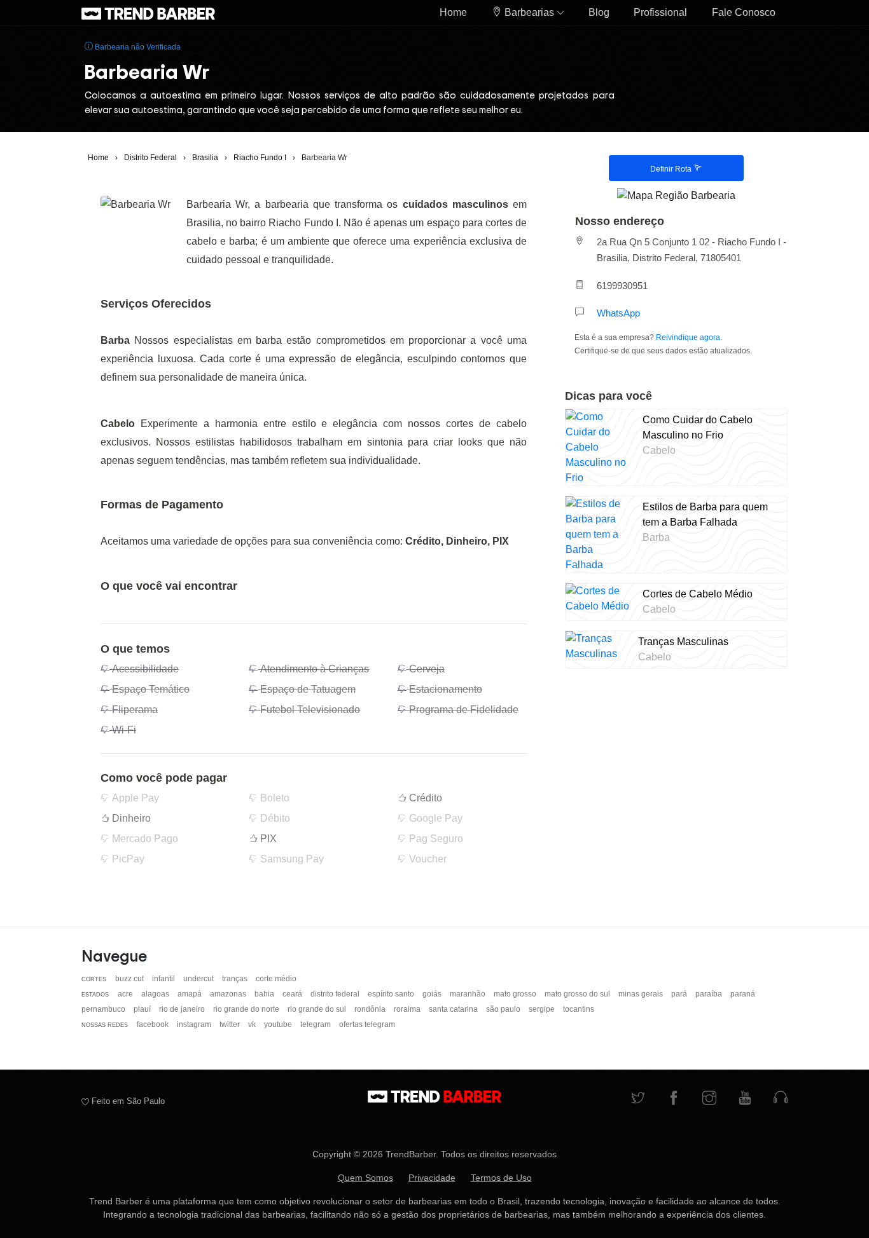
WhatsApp (618, 313)
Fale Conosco (743, 12)
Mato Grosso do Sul (578, 994)
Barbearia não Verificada (137, 47)
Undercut (199, 978)
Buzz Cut (130, 978)
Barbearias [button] (529, 12)
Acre (126, 994)
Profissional (660, 12)
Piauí (143, 1009)
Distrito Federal (335, 994)
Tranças (235, 978)
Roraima (408, 1009)
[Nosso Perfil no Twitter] (638, 1099)
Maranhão (468, 994)
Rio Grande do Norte (247, 1009)
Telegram (316, 1024)
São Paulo (504, 1009)
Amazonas (229, 994)
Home (453, 12)
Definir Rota (671, 169)
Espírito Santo (392, 994)
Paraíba (709, 994)
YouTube (279, 1024)
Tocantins (578, 1009)
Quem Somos (365, 1178)
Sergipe (543, 1009)
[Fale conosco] (781, 1099)
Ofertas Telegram (367, 1024)
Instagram (195, 1024)
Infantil (164, 978)
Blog (598, 12)
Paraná (742, 994)
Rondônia (370, 1009)
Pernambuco (104, 1009)
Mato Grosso (516, 994)
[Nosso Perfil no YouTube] (745, 1099)
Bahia (265, 994)
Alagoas (156, 994)
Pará (680, 994)
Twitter (230, 1024)
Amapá (190, 994)
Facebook (153, 1024)
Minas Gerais (641, 994)
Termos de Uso (501, 1178)
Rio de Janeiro (183, 1009)
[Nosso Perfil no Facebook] (674, 1099)
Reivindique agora (688, 337)
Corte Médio (276, 978)
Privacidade (431, 1178)
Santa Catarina (454, 1009)
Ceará (293, 994)
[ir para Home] (148, 12)
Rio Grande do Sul (318, 1009)
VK (253, 1024)
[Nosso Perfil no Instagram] (709, 1099)
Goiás (432, 994)
